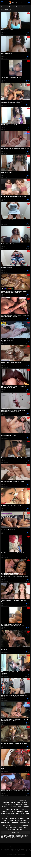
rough (17, 820)
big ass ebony (20, 811)
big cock (4, 807)
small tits (17, 809)
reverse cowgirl (7, 804)
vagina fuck (22, 827)
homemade (5, 818)
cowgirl (4, 811)
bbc (27, 818)
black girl (22, 800)
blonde (26, 804)
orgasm (24, 809)
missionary (24, 825)
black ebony (18, 804)
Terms (19, 846)
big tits (8, 825)
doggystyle (8, 809)
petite (28, 813)
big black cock (24, 822)
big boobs (26, 807)
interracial (20, 813)
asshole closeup (9, 800)
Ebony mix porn (14, 854)
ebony (3, 823)
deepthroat (12, 829)
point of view (8, 827)
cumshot (12, 811)
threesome (15, 822)
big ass (5, 816)
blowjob (21, 818)
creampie (6, 802)
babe (8, 822)
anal (26, 811)
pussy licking (10, 813)
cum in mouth (23, 820)
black (13, 802)
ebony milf (12, 816)
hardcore (20, 816)
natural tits (12, 806)
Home (5, 846)
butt (26, 816)
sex (17, 800)
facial (18, 802)
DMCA (25, 846)
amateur (13, 818)
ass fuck (19, 829)
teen (19, 806)
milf (11, 820)
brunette (6, 820)
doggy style (16, 825)
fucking (15, 827)
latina (3, 813)
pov (4, 825)
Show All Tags (15, 832)
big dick (24, 802)
